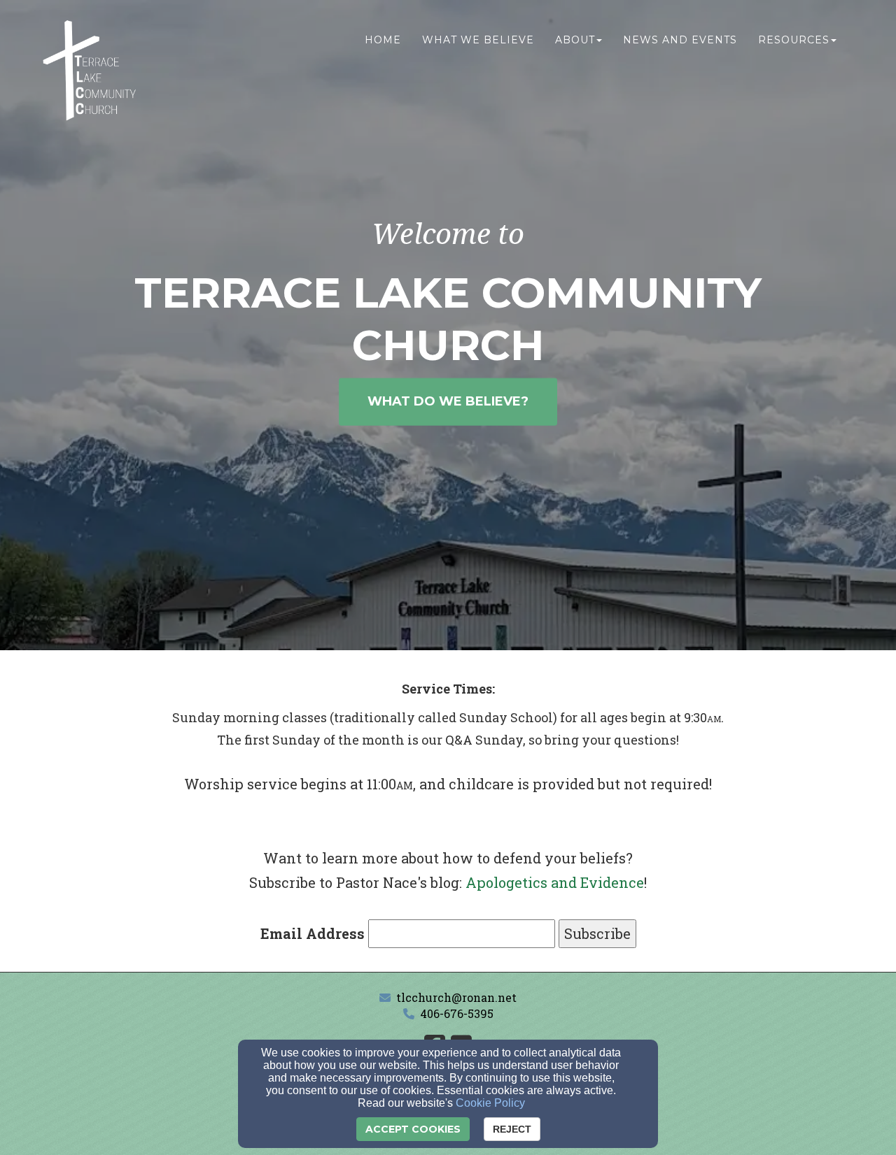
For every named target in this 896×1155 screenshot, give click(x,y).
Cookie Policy (490, 1103)
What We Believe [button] (478, 40)
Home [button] (383, 40)
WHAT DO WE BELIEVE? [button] (448, 401)
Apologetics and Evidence (554, 882)
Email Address (312, 933)
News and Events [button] (680, 40)
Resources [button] (794, 40)
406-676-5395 (456, 1013)
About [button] (575, 40)
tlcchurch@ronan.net (456, 997)
